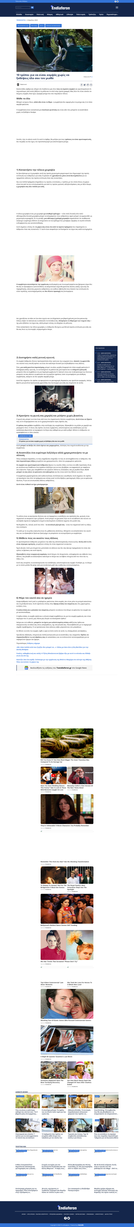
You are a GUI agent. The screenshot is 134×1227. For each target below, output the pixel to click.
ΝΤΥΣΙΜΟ (34, 25)
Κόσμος (50, 14)
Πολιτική (40, 14)
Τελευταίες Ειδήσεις (21, 1)
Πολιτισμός (80, 14)
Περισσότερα (112, 14)
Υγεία (101, 14)
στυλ (42, 25)
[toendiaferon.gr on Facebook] (115, 1)
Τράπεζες (92, 14)
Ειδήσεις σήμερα (33, 643)
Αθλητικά (59, 14)
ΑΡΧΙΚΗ (24, 1214)
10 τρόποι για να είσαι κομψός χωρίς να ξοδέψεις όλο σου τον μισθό (41, 441)
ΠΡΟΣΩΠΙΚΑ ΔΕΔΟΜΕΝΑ (56, 1214)
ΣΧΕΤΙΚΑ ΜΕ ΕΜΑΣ (80, 1214)
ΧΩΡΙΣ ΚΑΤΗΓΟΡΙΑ (106, 353)
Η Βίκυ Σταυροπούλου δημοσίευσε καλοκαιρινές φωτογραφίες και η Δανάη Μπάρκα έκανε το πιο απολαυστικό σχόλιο (106, 357)
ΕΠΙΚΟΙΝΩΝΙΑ (90, 1214)
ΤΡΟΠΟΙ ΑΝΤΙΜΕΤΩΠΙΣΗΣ (53, 25)
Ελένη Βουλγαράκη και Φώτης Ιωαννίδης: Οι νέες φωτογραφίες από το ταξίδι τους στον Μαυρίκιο (106, 375)
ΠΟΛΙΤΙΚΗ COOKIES (69, 1214)
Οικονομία (29, 14)
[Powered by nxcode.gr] (81, 1225)
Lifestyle (70, 14)
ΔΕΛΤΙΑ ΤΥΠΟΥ (108, 1214)
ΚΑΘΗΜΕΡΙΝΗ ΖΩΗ (23, 25)
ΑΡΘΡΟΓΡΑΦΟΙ (99, 1214)
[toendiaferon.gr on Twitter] (117, 1)
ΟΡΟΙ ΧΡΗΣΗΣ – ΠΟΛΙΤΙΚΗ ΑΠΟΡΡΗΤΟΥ (37, 1214)
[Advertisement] (54, 126)
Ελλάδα (19, 14)
